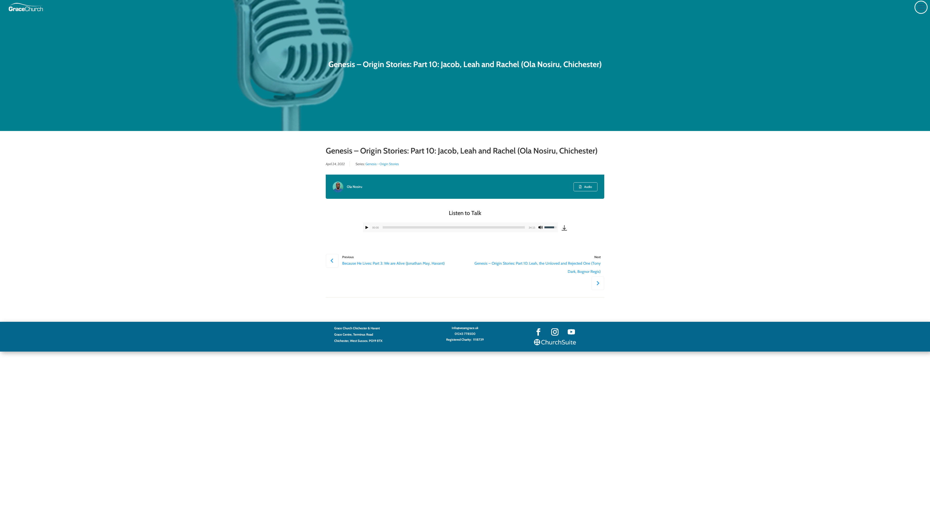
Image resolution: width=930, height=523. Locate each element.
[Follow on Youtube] (571, 332)
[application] (460, 227)
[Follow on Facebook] (538, 332)
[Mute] (540, 227)
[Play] (366, 227)
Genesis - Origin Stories (382, 164)
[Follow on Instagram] (555, 332)
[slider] (454, 227)
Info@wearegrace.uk (465, 328)
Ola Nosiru (354, 187)
